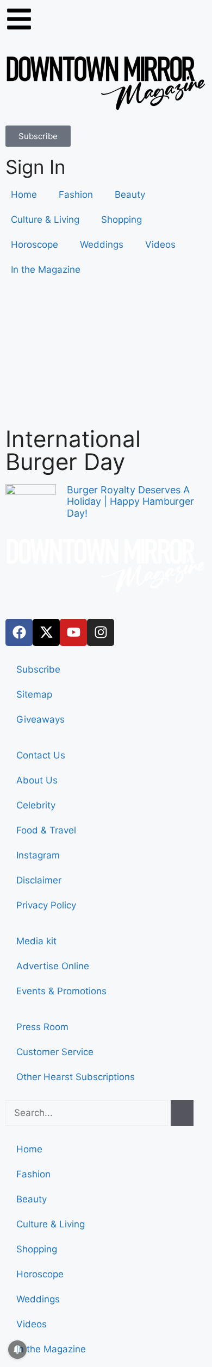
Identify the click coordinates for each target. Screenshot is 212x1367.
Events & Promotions (61, 991)
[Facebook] (19, 632)
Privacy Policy (46, 905)
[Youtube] (73, 632)
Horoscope (34, 244)
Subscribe (38, 669)
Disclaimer (38, 880)
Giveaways (40, 719)
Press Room (42, 1026)
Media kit (36, 941)
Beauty (130, 194)
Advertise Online (52, 966)
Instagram (38, 855)
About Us (37, 780)
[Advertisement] (106, 357)
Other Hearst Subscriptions (75, 1076)
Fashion (76, 194)
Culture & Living (45, 219)
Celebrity (35, 805)
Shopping (121, 219)
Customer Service (54, 1051)
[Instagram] (100, 632)
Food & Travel (46, 830)
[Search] (182, 1113)
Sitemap (34, 694)
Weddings (101, 244)
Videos (160, 244)
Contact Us (40, 755)
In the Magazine (45, 269)
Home (24, 194)
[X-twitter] (46, 632)
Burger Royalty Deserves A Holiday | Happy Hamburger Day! (130, 501)
